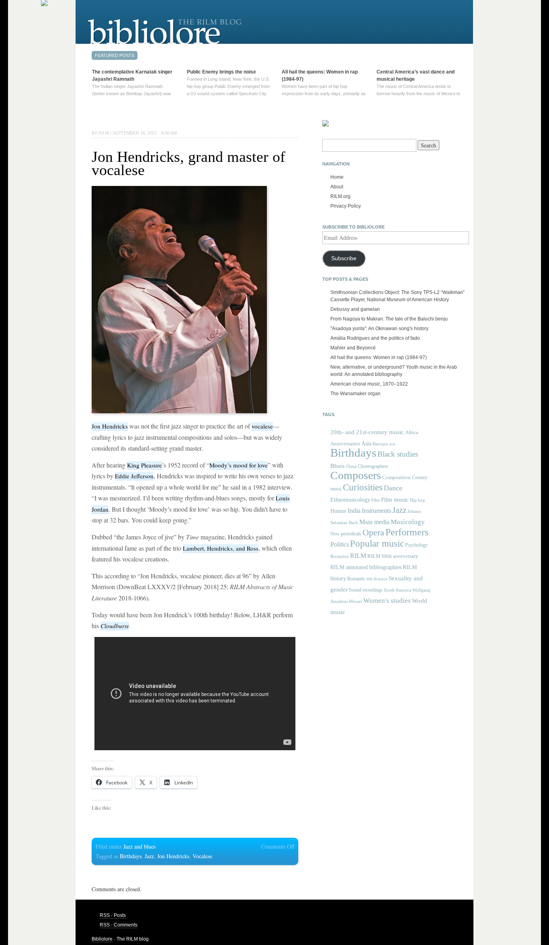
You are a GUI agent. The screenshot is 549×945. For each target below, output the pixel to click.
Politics (339, 544)
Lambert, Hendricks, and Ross (220, 548)
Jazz (149, 856)
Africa (411, 432)
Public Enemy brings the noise (221, 72)
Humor (338, 511)
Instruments (376, 510)
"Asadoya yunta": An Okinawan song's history (379, 328)
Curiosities (363, 487)
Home (337, 177)
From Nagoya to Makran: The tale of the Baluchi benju (389, 319)
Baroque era (384, 444)
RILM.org (340, 196)
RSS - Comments (118, 925)
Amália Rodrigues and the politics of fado (375, 338)
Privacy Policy (345, 206)
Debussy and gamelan (355, 309)
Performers (406, 532)
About (336, 187)
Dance (393, 488)
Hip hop (417, 500)
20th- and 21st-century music (367, 432)
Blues (337, 466)
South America (397, 590)
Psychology (416, 545)
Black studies (397, 454)
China (351, 466)
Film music (395, 499)
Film (375, 500)
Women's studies (387, 600)
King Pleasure (144, 465)
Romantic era (359, 579)
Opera (373, 532)
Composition (396, 477)
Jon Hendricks (110, 426)
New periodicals (345, 534)
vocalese (262, 426)
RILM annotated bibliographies (366, 567)
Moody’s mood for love (238, 465)
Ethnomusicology (350, 500)
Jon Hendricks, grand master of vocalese (188, 163)
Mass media (374, 521)
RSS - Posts (113, 915)
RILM (358, 555)
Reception (339, 556)
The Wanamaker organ (355, 393)
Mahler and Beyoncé (353, 348)
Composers (355, 475)
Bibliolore (102, 939)
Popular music (377, 544)
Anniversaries (345, 444)
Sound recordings (366, 590)
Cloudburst (114, 626)
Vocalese (202, 856)
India (354, 510)
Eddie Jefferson (134, 476)
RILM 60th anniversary (392, 556)
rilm (103, 133)
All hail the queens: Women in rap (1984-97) (378, 357)
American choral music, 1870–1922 (369, 384)
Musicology (408, 522)
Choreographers (373, 466)
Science (380, 578)
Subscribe (343, 258)
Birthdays (130, 856)
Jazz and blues (139, 846)
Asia (366, 443)
